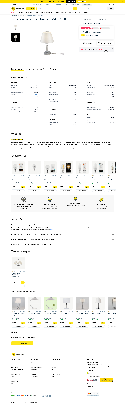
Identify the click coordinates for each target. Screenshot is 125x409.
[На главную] (17, 9)
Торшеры (86, 12)
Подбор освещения (37, 4)
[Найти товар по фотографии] (71, 9)
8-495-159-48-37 (110, 4)
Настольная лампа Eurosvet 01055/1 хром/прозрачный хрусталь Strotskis (18, 315)
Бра (80, 12)
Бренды (13, 383)
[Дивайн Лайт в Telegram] (46, 395)
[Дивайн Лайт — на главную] (17, 354)
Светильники (29, 12)
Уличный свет (72, 12)
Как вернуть (55, 367)
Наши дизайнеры (56, 374)
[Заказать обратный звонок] (104, 4)
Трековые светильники (17, 369)
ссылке (51, 229)
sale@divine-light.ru (93, 362)
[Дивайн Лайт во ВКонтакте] (42, 395)
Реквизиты (34, 369)
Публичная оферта (36, 365)
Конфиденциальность (36, 367)
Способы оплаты (56, 365)
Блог (53, 376)
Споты (36, 12)
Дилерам (33, 374)
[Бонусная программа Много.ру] (89, 373)
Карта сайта (90, 386)
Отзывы (53, 369)
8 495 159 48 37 (91, 359)
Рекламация (55, 372)
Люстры (21, 12)
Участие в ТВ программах (95, 383)
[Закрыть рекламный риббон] (122, 1)
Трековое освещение (60, 12)
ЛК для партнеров (87, 4)
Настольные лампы (20, 15)
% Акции (13, 12)
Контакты (33, 372)
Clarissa (36, 94)
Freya (36, 90)
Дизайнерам (34, 376)
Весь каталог (14, 381)
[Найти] (75, 8)
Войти (111, 8)
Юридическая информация (38, 362)
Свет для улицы (15, 379)
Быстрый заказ (18, 190)
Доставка (54, 362)
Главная (13, 15)
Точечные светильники (46, 12)
